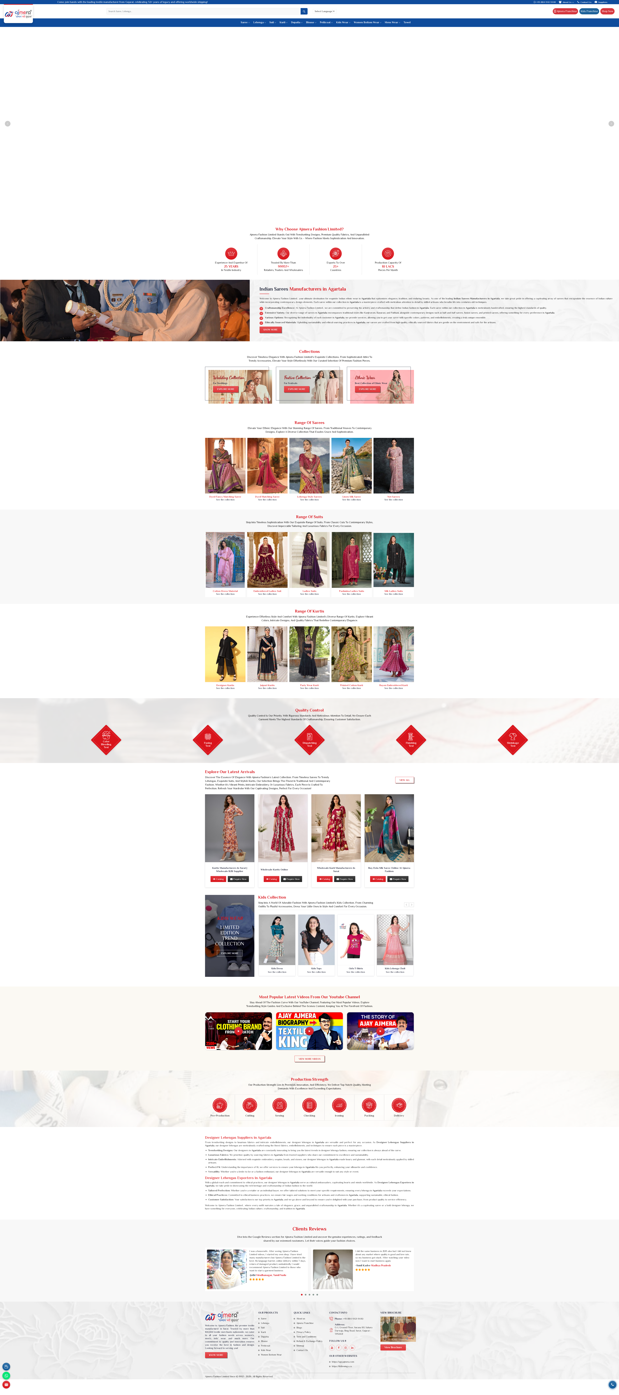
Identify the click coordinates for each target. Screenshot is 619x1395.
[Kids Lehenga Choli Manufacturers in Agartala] (395, 940)
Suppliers (602, 2)
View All (404, 780)
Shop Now (607, 11)
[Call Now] (612, 1385)
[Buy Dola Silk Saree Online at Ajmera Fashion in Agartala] (389, 828)
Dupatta (295, 22)
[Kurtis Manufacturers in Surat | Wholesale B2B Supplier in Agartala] (229, 828)
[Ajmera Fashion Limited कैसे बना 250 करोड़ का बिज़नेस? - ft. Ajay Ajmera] (239, 1031)
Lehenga (258, 22)
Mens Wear (391, 22)
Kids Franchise (589, 11)
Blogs (299, 1327)
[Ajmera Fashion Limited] (18, 14)
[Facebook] (339, 1347)
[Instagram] (345, 1347)
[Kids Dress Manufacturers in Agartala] (277, 940)
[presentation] (406, 904)
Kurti (282, 22)
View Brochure (393, 1347)
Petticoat (325, 22)
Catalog (219, 879)
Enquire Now (239, 879)
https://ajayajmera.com (343, 1361)
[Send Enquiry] (6, 1385)
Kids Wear (342, 22)
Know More (271, 329)
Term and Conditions (306, 1336)
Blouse (310, 22)
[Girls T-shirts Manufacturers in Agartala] (355, 940)
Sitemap (300, 1345)
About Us (567, 2)
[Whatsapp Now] (6, 1376)
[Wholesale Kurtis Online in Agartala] (283, 828)
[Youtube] (332, 1347)
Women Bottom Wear (366, 22)
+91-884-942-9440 (546, 2)
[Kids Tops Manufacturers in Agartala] (316, 940)
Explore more (225, 389)
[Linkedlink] (352, 1347)
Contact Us (585, 2)
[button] (302, 1294)
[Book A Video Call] (6, 1366)
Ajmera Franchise (566, 11)
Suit (271, 22)
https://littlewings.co (342, 1366)
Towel (407, 22)
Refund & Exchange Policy (309, 1341)
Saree (244, 22)
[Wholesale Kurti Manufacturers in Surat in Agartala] (336, 828)
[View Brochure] (398, 1329)
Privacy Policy (303, 1332)
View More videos (309, 1059)
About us (300, 1318)
